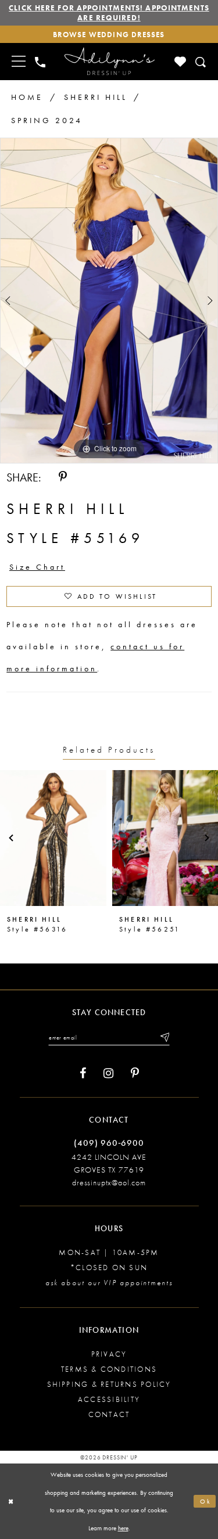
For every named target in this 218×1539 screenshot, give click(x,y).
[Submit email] (164, 1037)
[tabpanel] (109, 300)
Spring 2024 (47, 120)
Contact (109, 1414)
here (123, 1528)
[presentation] (53, 838)
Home (27, 97)
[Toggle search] (201, 62)
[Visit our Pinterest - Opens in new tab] (135, 1073)
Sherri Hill (95, 97)
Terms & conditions (109, 1369)
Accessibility (109, 1399)
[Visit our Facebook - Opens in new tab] (83, 1073)
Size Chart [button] (37, 567)
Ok (206, 1501)
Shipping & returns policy (109, 1384)
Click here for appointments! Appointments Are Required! (109, 13)
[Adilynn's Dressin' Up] (109, 61)
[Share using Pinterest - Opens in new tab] (63, 477)
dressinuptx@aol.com (109, 1182)
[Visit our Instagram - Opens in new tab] (108, 1073)
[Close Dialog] (11, 1501)
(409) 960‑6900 (109, 1143)
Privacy (109, 1354)
